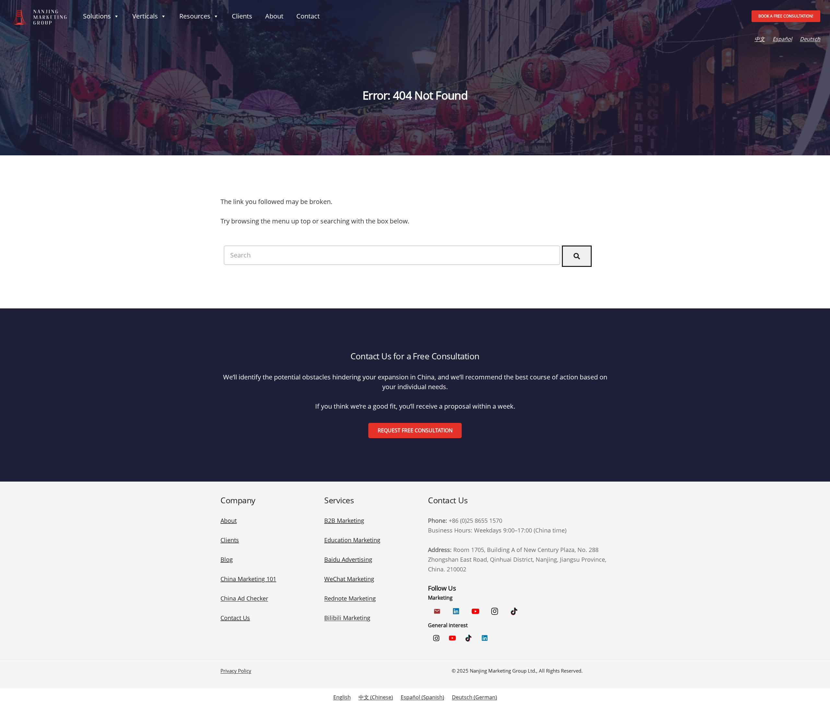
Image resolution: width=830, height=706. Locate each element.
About (274, 16)
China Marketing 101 (248, 579)
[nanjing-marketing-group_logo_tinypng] (38, 16)
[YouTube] (475, 611)
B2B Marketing (344, 520)
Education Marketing (352, 540)
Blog (226, 559)
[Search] (577, 256)
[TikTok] (514, 611)
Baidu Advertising (348, 559)
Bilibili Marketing (347, 618)
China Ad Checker (244, 598)
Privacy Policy (235, 670)
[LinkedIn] (456, 611)
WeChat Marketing (349, 579)
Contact (308, 16)
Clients (242, 16)
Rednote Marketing (350, 598)
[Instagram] (495, 611)
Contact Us (235, 618)
